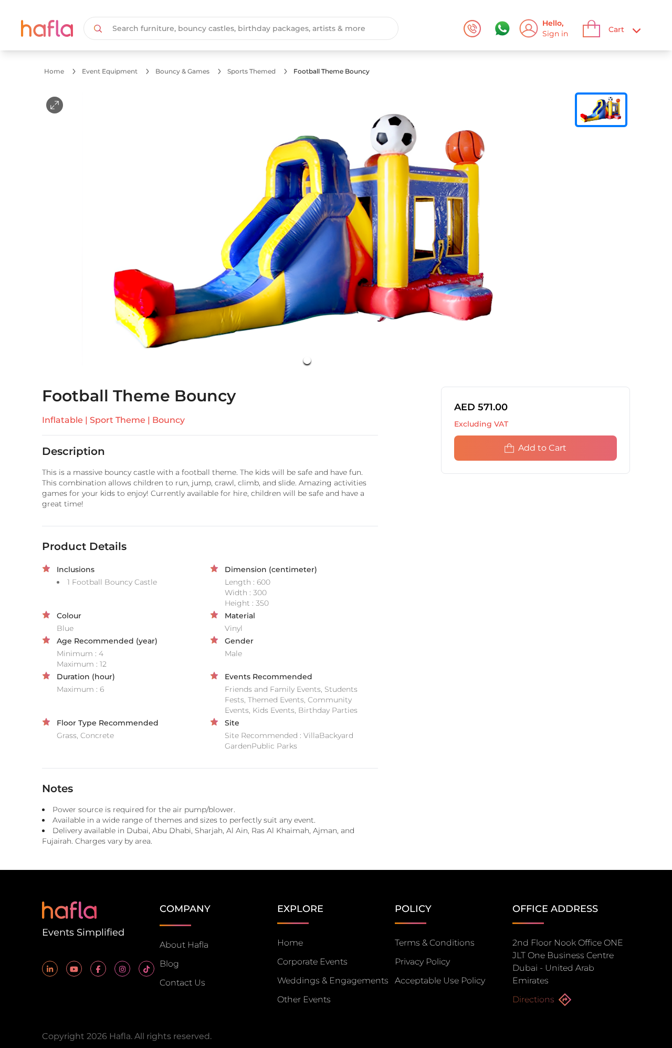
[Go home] (69, 909)
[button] (307, 233)
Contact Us (182, 983)
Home (54, 71)
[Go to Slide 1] (307, 360)
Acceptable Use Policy (440, 980)
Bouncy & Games (182, 71)
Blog (169, 964)
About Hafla (184, 945)
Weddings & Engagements (332, 980)
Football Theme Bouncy (331, 71)
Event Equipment (110, 71)
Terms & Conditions (435, 943)
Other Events (304, 999)
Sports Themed (251, 71)
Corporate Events (312, 962)
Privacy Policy (422, 962)
